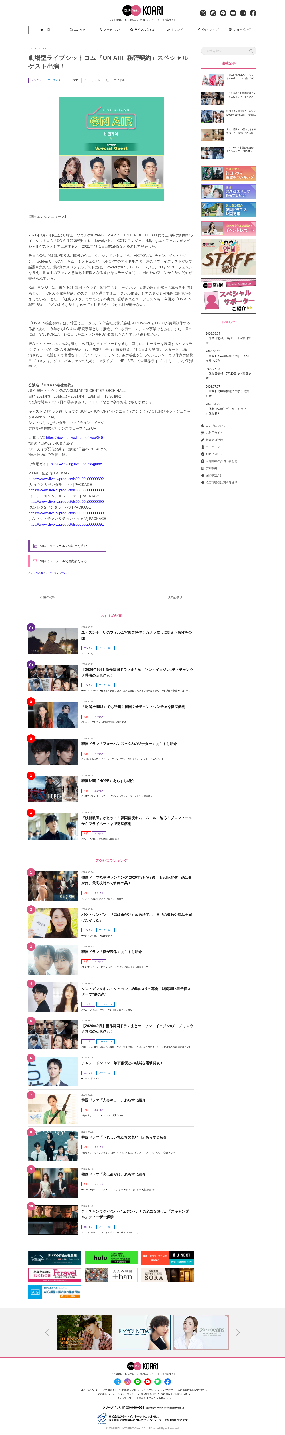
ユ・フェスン (52, 573)
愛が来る (130, 967)
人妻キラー (117, 1115)
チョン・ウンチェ (92, 722)
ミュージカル (92, 80)
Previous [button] (47, 1332)
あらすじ (96, 759)
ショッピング (242, 29)
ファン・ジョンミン (131, 796)
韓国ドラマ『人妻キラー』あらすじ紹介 (113, 1100)
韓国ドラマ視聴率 (114, 898)
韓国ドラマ (185, 690)
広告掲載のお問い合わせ (221, 461)
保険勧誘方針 (214, 475)
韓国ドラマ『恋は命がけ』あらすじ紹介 (113, 1174)
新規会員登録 (214, 439)
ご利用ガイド (214, 432)
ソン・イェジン (106, 1232)
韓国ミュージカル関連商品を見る (63, 561)
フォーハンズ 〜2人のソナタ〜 (149, 759)
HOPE (86, 796)
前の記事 (49, 597)
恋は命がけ (97, 898)
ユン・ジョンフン (152, 1152)
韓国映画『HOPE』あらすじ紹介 (107, 781)
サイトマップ (124, 1398)
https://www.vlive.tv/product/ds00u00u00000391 (66, 524)
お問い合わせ (214, 454)
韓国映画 (148, 796)
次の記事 (173, 597)
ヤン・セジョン (133, 1189)
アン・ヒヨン (101, 967)
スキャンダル (89, 1232)
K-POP (74, 80)
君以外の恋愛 (170, 690)
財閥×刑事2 (109, 722)
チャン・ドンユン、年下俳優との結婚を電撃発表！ (122, 1063)
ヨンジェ (65, 573)
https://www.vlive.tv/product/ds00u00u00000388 (66, 490)
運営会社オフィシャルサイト (152, 1398)
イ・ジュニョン (110, 759)
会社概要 (211, 468)
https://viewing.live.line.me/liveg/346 (74, 437)
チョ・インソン (111, 796)
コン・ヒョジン (102, 1115)
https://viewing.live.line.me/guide (76, 464)
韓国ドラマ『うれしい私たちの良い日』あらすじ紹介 (124, 1137)
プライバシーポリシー (124, 1394)
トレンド (177, 29)
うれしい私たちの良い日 (106, 1152)
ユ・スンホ (88, 653)
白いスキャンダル (123, 1010)
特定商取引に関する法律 (221, 482)
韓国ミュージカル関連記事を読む (63, 546)
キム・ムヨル (89, 839)
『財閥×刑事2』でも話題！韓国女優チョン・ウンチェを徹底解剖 (133, 707)
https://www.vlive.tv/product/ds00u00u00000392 (66, 479)
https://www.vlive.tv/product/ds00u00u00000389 (66, 513)
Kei (31, 573)
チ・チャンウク (124, 1232)
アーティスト (112, 29)
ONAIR (39, 573)
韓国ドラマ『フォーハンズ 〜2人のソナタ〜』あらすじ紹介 (129, 744)
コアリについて (216, 425)
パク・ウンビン (90, 935)
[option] (84, 1332)
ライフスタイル (144, 29)
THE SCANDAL (91, 690)
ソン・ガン (126, 759)
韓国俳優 (114, 839)
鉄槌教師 (103, 839)
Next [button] (238, 1332)
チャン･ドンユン (91, 1078)
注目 (47, 29)
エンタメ (80, 29)
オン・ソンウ (98, 1189)
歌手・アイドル (115, 80)
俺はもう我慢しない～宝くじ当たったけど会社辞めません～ (131, 690)
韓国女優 (121, 722)
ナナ (137, 1232)
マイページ (213, 447)
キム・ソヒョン (90, 1010)
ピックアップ (209, 29)
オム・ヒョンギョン (131, 1152)
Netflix (86, 759)
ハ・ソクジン (116, 967)
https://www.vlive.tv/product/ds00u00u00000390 (66, 501)
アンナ (86, 898)
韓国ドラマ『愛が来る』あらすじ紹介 (111, 952)
